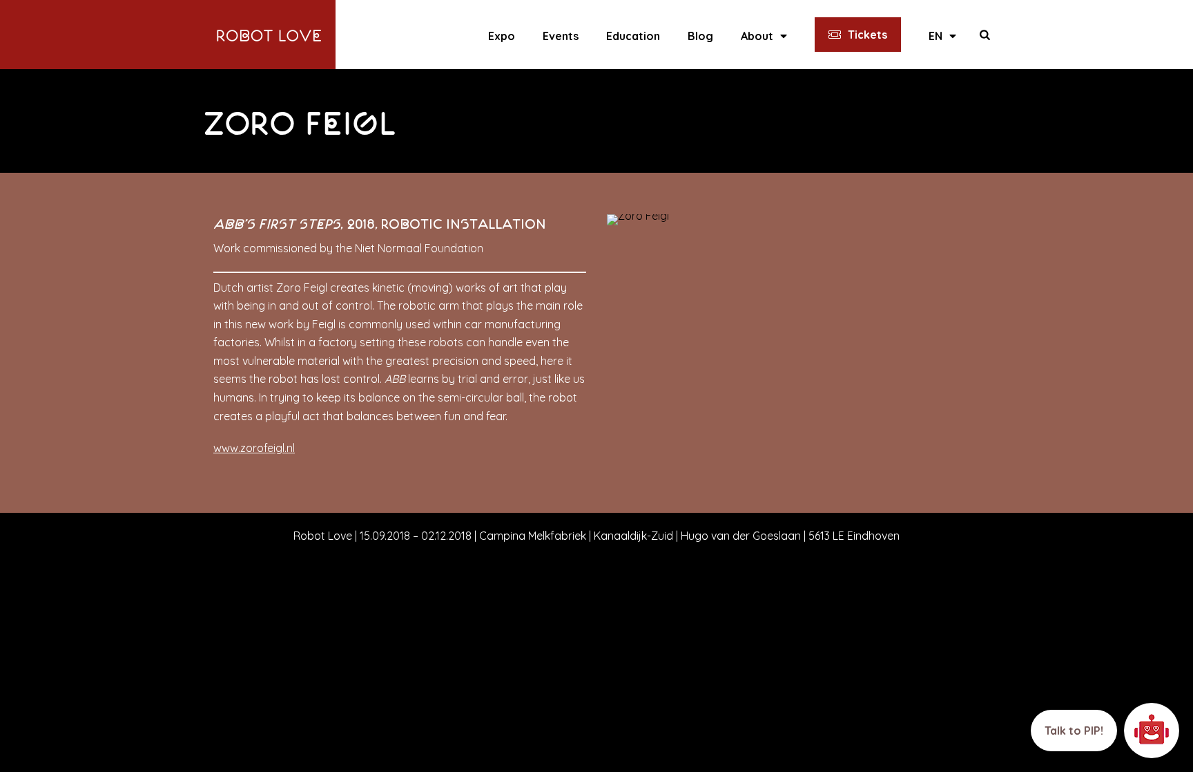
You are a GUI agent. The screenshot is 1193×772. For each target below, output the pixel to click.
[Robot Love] (269, 34)
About (757, 36)
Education (633, 36)
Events (561, 36)
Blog (700, 36)
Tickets (867, 34)
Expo (501, 36)
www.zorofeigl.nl (254, 448)
